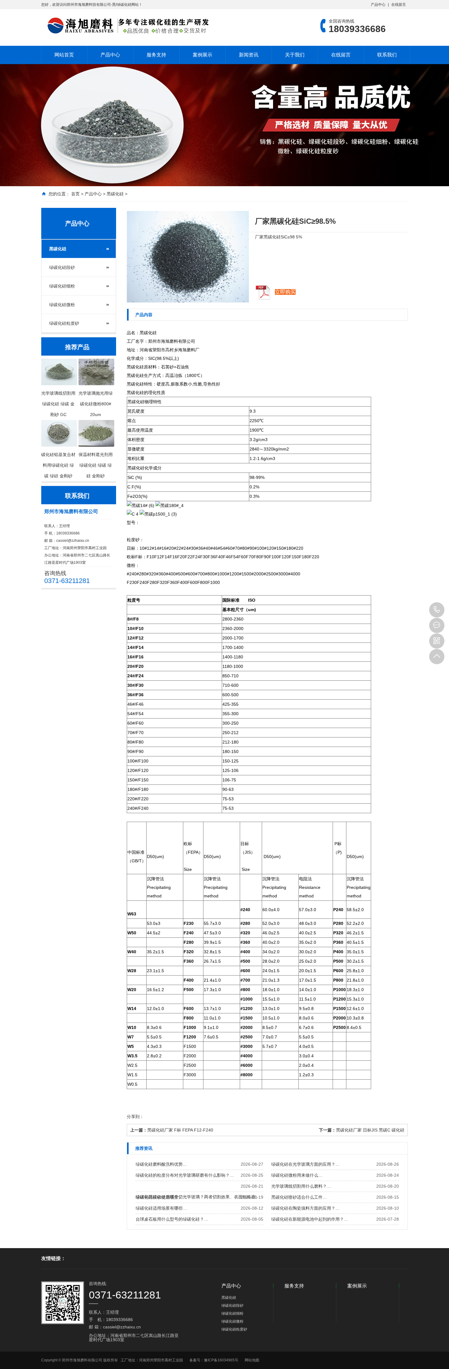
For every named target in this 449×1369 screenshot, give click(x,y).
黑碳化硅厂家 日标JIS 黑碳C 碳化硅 (370, 1130)
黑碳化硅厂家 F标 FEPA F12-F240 (180, 1130)
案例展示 (202, 54)
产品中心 (378, 4)
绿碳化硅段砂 (62, 267)
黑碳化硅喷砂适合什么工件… (299, 1197)
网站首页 (64, 54)
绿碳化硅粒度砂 (64, 323)
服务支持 (156, 54)
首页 (75, 193)
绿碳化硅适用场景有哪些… (161, 1208)
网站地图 (252, 1360)
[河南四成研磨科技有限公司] (125, 26)
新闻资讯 (248, 54)
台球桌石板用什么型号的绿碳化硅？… (172, 1219)
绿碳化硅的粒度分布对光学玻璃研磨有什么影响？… (185, 1175)
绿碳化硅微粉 (62, 304)
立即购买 (285, 292)
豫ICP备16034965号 (221, 1360)
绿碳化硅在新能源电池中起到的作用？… (309, 1219)
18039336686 (436, 609)
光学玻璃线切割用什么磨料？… (301, 1186)
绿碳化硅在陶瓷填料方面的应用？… (305, 1208)
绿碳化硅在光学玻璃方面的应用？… (305, 1164)
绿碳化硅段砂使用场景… (159, 1197)
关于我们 (295, 54)
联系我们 (387, 54)
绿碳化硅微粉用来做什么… (297, 1175)
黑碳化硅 (115, 193)
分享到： (135, 1116)
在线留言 (398, 4)
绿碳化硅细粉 (62, 286)
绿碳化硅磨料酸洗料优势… (161, 1164)
